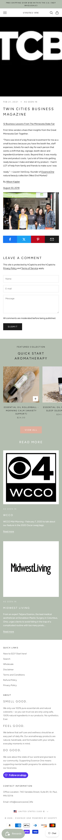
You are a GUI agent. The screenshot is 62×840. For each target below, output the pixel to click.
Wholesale (8, 664)
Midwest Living (16, 607)
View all (31, 430)
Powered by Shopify (44, 818)
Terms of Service (29, 268)
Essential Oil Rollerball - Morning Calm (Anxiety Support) (21, 410)
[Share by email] (52, 239)
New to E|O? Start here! (15, 653)
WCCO (8, 515)
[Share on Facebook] (10, 239)
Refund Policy (10, 680)
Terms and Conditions (14, 674)
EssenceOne (47, 172)
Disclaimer (8, 669)
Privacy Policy (10, 268)
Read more (8, 531)
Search (6, 659)
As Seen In (31, 102)
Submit (12, 326)
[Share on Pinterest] (38, 239)
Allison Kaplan (13, 181)
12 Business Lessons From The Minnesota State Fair (29, 124)
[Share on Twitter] (24, 239)
